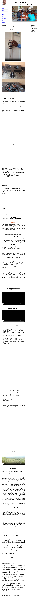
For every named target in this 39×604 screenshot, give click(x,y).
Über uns (3, 12)
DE (2, 6)
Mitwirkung (3, 16)
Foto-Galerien (4, 18)
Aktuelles (3, 10)
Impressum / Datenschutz (4, 22)
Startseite (3, 8)
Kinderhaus (3, 14)
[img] (5, 2)
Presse (3, 20)
